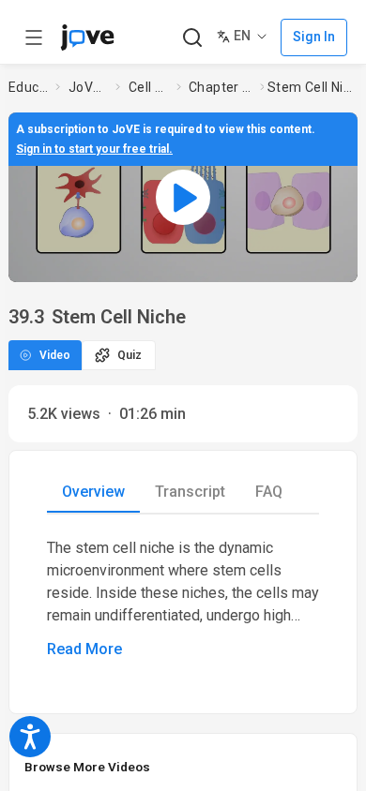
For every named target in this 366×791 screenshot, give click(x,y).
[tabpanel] (183, 599)
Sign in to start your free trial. (94, 149)
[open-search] (192, 38)
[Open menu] (34, 37)
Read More (84, 649)
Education (28, 87)
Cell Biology (149, 87)
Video (54, 355)
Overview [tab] (93, 491)
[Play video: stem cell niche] (183, 197)
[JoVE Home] (87, 37)
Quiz (129, 355)
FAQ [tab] (268, 491)
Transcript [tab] (190, 491)
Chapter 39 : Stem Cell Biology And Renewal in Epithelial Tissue (220, 87)
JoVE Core (88, 87)
